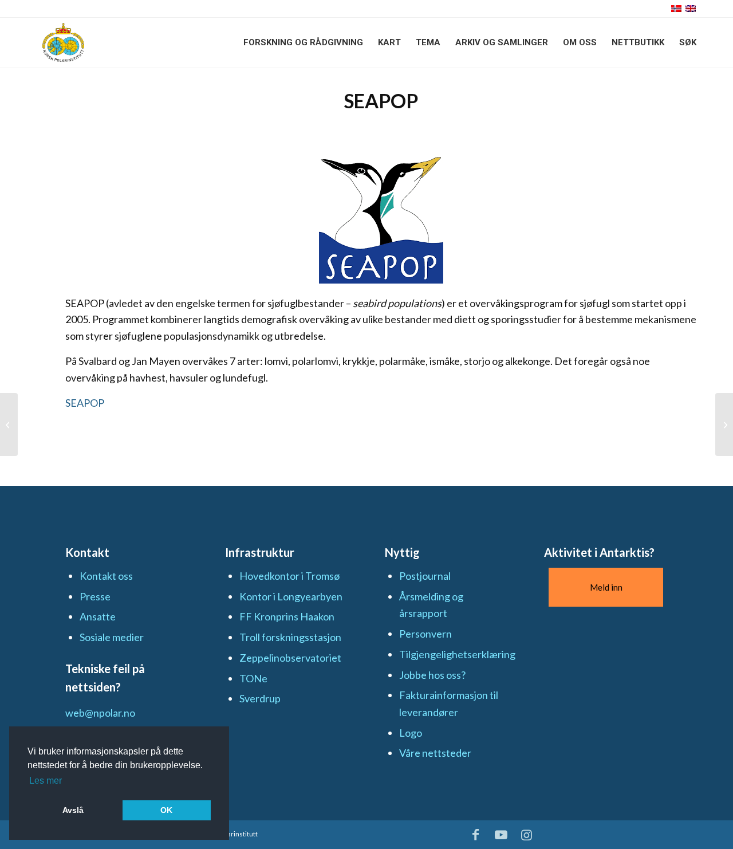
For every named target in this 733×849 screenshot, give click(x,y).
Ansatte (98, 616)
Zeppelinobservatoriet (290, 657)
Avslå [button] (73, 810)
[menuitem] (303, 42)
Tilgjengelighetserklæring (457, 654)
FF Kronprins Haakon (286, 616)
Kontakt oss (106, 575)
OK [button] (166, 810)
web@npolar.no (100, 712)
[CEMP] (9, 424)
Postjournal (425, 575)
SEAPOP (84, 402)
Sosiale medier (112, 637)
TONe (253, 678)
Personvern (425, 633)
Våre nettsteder (435, 752)
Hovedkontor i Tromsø (289, 575)
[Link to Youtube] (501, 834)
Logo (410, 732)
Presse (95, 596)
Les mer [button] (45, 780)
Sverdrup (260, 698)
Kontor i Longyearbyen (290, 596)
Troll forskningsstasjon (290, 637)
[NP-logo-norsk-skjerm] (63, 42)
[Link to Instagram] (526, 834)
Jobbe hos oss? (432, 675)
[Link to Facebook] (475, 834)
